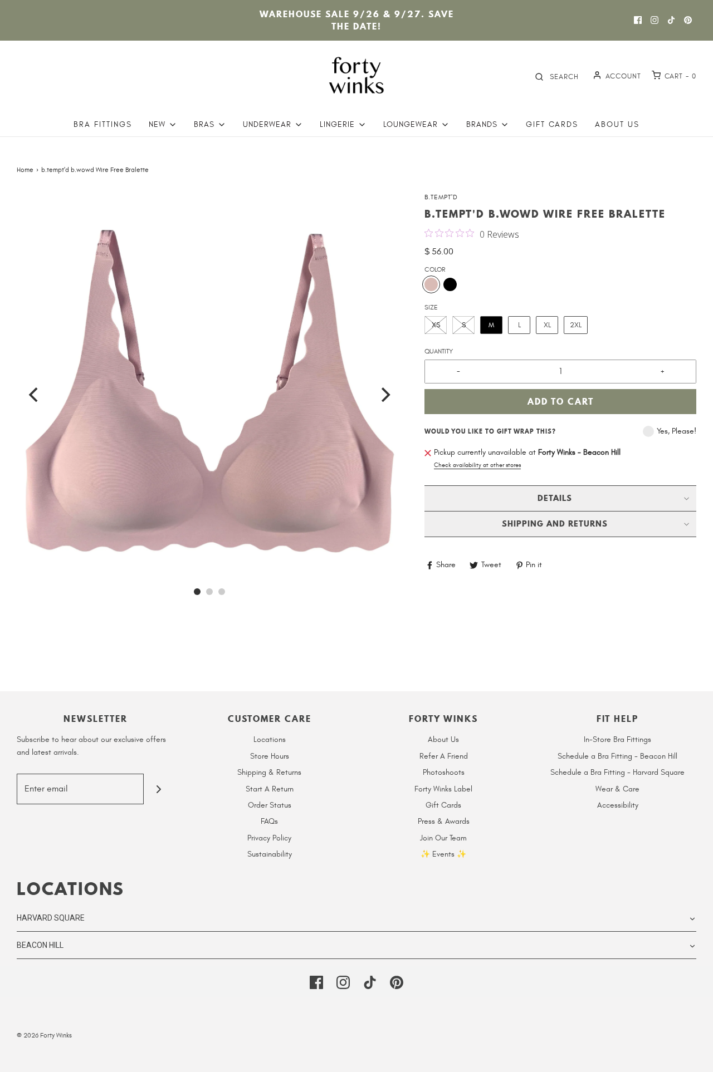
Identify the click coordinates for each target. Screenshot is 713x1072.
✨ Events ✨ (443, 854)
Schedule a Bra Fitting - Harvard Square (617, 772)
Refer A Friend (443, 756)
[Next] (384, 394)
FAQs (269, 821)
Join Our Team (443, 838)
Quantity (438, 351)
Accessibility (617, 805)
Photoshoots (444, 772)
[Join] (159, 789)
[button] (209, 384)
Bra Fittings (103, 124)
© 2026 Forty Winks (44, 1035)
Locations (269, 739)
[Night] (450, 284)
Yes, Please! (676, 431)
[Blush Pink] (431, 284)
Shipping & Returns (269, 772)
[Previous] (34, 394)
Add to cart (561, 401)
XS (436, 325)
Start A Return (270, 789)
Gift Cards (552, 124)
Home (25, 170)
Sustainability (269, 854)
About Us (617, 124)
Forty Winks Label (443, 789)
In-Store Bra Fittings (617, 739)
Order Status (269, 805)
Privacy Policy (269, 838)
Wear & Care (617, 789)
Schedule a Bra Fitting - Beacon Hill (617, 756)
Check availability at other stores (477, 465)
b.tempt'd (441, 197)
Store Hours (269, 756)
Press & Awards (444, 821)
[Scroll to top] (693, 1057)
